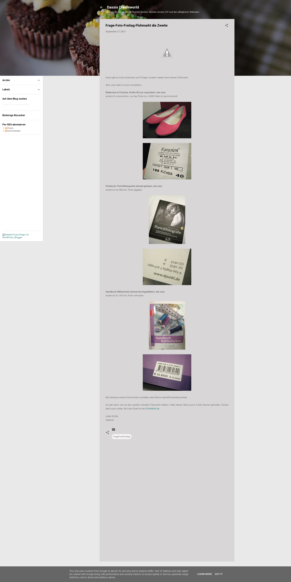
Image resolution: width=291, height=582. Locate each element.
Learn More (204, 574)
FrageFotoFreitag (121, 436)
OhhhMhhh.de (152, 408)
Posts (10, 128)
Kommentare (13, 130)
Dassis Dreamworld (123, 7)
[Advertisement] (167, 533)
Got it (218, 574)
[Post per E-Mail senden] (113, 430)
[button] (226, 26)
